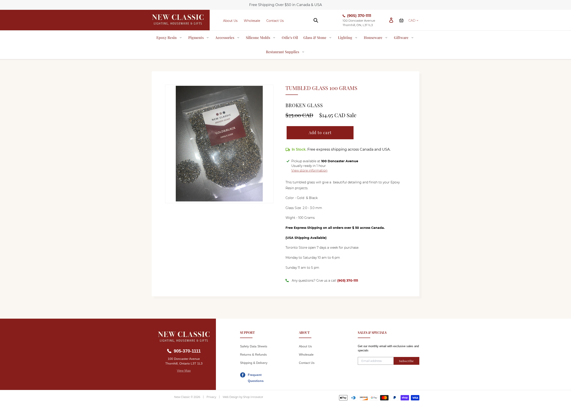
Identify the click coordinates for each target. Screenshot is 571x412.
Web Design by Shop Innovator (243, 397)
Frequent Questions (256, 375)
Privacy (211, 397)
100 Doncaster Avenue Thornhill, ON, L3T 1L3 (359, 23)
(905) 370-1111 (359, 16)
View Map (184, 370)
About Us (230, 21)
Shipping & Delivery (253, 363)
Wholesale (252, 21)
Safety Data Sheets (253, 346)
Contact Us (275, 21)
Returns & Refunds (253, 354)
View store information (309, 170)
